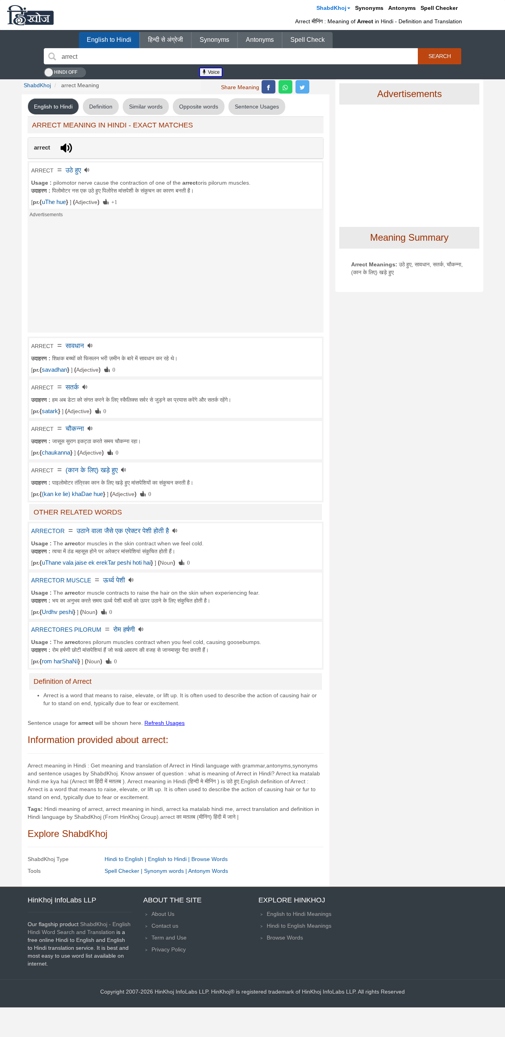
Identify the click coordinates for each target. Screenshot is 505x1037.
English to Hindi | (169, 859)
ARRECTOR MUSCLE (61, 580)
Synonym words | (166, 871)
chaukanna (56, 452)
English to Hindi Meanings (299, 914)
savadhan (54, 369)
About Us (163, 914)
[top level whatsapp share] (285, 87)
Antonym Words (208, 871)
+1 (112, 201)
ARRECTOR (48, 531)
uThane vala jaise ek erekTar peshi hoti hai (96, 562)
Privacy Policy (169, 949)
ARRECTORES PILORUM (66, 629)
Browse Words (209, 859)
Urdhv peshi (57, 612)
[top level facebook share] (268, 87)
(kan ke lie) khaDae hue (72, 494)
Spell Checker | (124, 871)
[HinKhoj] (30, 15)
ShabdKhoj (331, 8)
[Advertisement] (176, 277)
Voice (213, 72)
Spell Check (307, 39)
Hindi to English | (126, 859)
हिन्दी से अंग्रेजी (165, 39)
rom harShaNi (60, 661)
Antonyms (402, 8)
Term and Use (169, 937)
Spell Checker (439, 8)
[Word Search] (52, 56)
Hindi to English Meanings (299, 926)
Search (439, 56)
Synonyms (369, 8)
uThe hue (54, 202)
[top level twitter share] (302, 87)
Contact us (165, 926)
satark (50, 411)
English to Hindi (109, 39)
